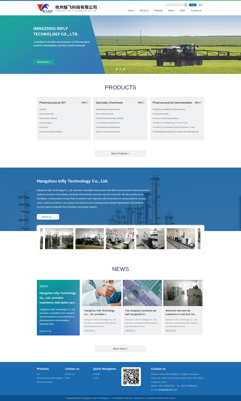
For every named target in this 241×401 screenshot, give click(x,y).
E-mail (96, 378)
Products (158, 10)
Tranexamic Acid (46, 114)
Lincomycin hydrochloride (50, 132)
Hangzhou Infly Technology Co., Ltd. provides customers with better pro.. (58, 298)
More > (84, 103)
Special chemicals (45, 382)
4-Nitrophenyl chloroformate (108, 109)
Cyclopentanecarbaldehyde (108, 127)
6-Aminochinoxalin (161, 114)
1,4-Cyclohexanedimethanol (108, 123)
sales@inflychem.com (167, 390)
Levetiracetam (45, 123)
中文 (193, 5)
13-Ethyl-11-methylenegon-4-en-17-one (170, 123)
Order (182, 10)
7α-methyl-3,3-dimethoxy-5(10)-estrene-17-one (173, 127)
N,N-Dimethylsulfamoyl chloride (109, 118)
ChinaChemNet (162, 398)
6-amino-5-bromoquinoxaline (165, 118)
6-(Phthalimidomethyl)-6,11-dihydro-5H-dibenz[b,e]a (175, 132)
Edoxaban (43, 127)
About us (144, 10)
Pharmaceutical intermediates (50, 378)
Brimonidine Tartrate (48, 118)
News (171, 10)
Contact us (196, 10)
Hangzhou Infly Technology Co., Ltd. (55, 190)
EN (200, 5)
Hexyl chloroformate (104, 114)
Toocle (172, 398)
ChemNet (150, 398)
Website (96, 374)
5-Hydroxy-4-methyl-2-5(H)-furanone (169, 109)
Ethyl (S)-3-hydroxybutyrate (108, 132)
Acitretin (42, 109)
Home (131, 10)
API (38, 374)
